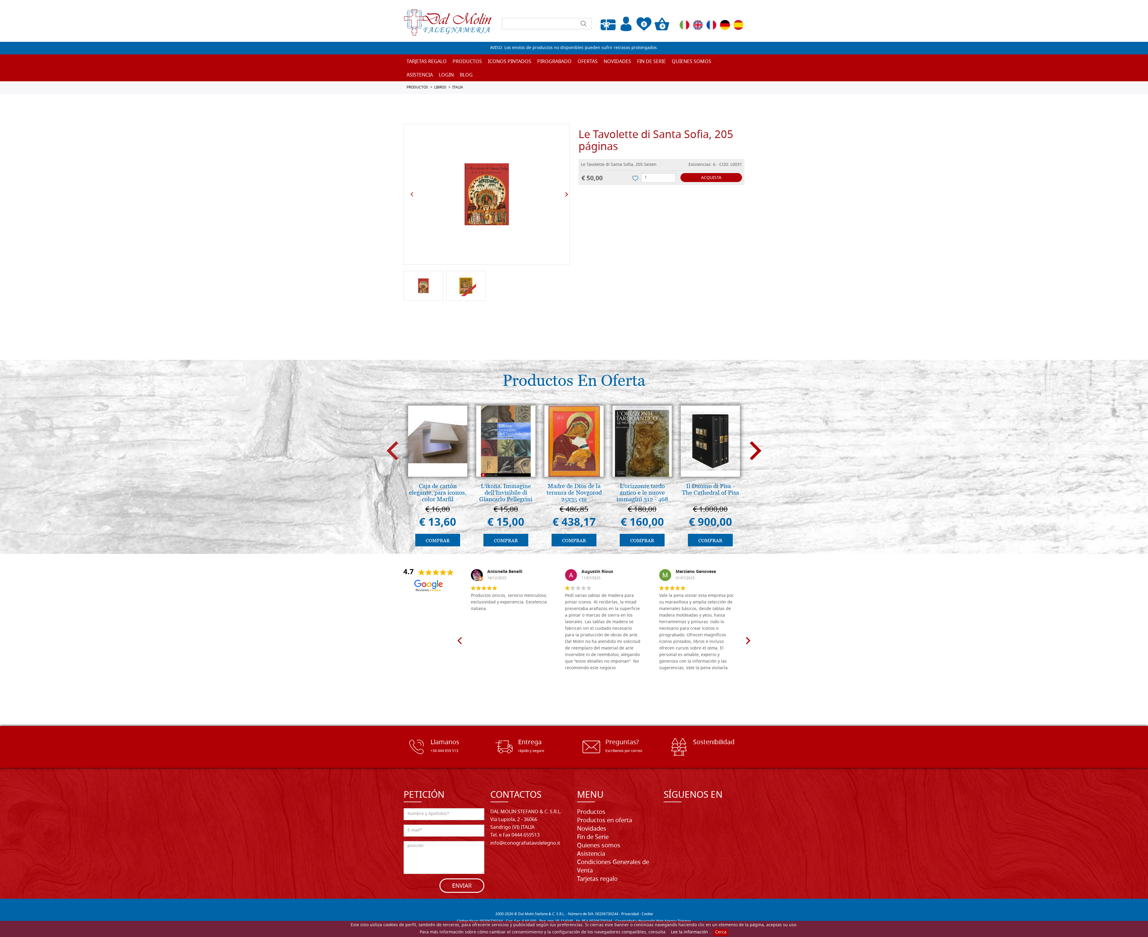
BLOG (466, 75)
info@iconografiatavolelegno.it (525, 843)
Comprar (438, 540)
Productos (591, 812)
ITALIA (457, 88)
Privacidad (630, 914)
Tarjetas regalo (427, 62)
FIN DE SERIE (651, 62)
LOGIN (446, 75)
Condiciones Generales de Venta (613, 866)
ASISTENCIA (420, 75)
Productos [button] (467, 62)
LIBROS (440, 88)
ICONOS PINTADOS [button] (509, 62)
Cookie (647, 914)
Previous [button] (412, 194)
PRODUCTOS (417, 88)
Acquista (711, 178)
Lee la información (689, 932)
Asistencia (591, 854)
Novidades (591, 829)
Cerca (720, 932)
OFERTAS (588, 62)
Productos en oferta (604, 821)
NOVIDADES (617, 62)
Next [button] (567, 194)
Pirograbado (554, 62)
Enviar (462, 886)
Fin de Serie (593, 837)
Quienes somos (691, 62)
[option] (487, 194)
